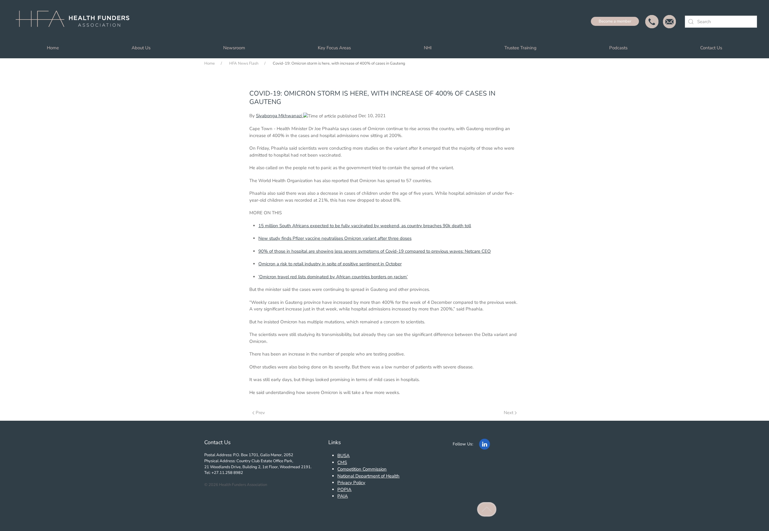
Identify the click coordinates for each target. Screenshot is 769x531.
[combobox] (721, 22)
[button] (487, 509)
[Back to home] (75, 21)
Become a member (615, 21)
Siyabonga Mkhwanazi (279, 116)
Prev (260, 413)
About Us (141, 48)
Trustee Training (520, 48)
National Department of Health (368, 476)
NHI (428, 48)
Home (53, 48)
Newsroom (234, 48)
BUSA (343, 456)
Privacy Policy (351, 483)
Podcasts (618, 48)
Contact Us (711, 48)
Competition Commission (362, 469)
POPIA (344, 490)
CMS (342, 462)
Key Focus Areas (334, 48)
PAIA (342, 496)
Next (508, 413)
